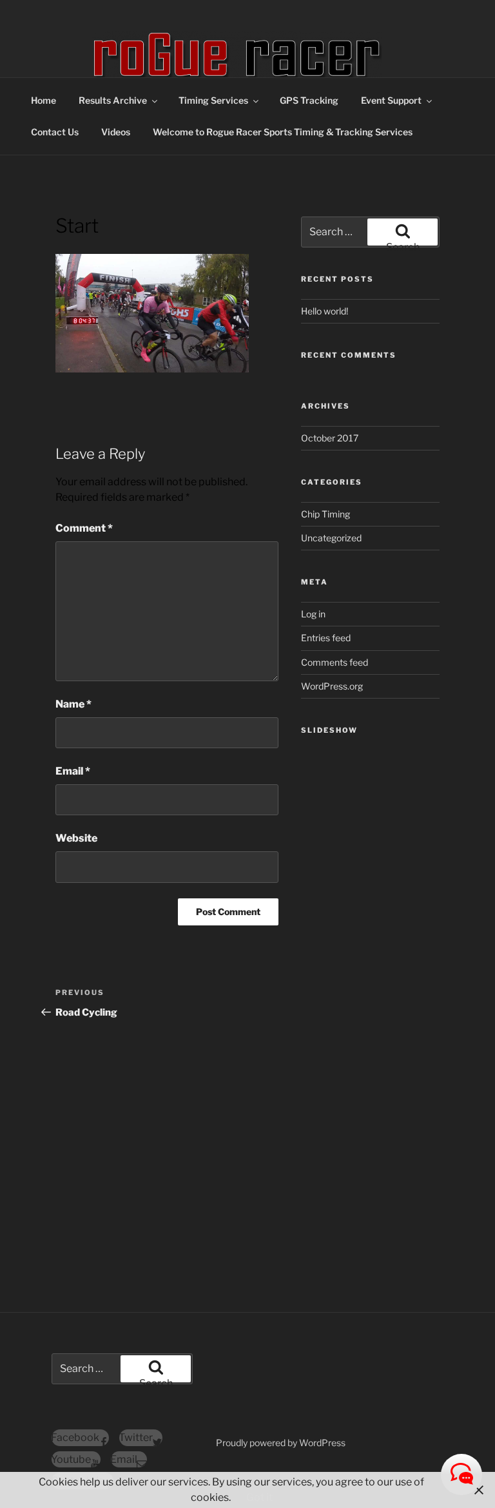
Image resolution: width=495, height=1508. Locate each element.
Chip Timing (325, 513)
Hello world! (324, 310)
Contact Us (55, 131)
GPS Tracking (309, 100)
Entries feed (326, 637)
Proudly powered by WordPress (280, 1442)
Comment (84, 528)
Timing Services (213, 100)
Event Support (391, 100)
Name (73, 704)
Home (43, 100)
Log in (313, 613)
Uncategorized (331, 537)
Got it (259, 1497)
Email (72, 771)
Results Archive (113, 100)
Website (76, 838)
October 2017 (329, 437)
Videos (115, 131)
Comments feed (334, 662)
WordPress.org (332, 686)
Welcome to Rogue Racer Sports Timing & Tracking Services (282, 131)
